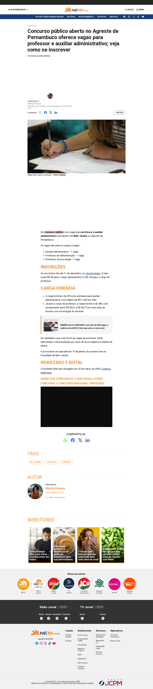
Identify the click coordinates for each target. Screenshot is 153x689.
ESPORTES (101, 17)
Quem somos (83, 635)
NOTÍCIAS (71, 17)
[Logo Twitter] (50, 112)
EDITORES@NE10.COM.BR (82, 683)
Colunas (68, 641)
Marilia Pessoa (34, 104)
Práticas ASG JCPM (83, 640)
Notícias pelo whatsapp (100, 636)
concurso (51, 462)
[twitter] (133, 16)
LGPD (80, 655)
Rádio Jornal (115, 641)
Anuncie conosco (99, 653)
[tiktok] (138, 16)
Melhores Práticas (81, 650)
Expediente (82, 659)
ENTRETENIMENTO (86, 17)
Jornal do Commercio (114, 636)
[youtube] (143, 16)
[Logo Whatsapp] (40, 112)
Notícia (119, 113)
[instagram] (129, 16)
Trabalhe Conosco (81, 668)
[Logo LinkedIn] (55, 112)
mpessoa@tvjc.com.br (54, 492)
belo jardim (35, 462)
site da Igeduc (93, 273)
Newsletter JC (100, 641)
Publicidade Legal (100, 647)
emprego (67, 462)
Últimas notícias (68, 636)
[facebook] (124, 16)
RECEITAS (114, 17)
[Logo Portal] (76, 10)
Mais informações (57, 497)
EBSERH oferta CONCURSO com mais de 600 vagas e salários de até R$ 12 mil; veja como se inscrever (84, 326)
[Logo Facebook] (45, 112)
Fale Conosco (83, 663)
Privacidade (82, 645)
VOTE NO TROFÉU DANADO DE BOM (49, 17)
